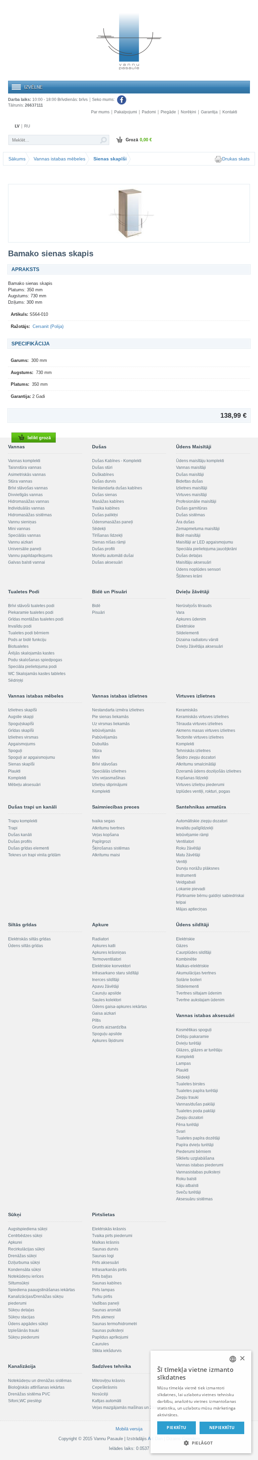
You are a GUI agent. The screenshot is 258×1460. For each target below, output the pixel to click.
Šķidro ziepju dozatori (196, 757)
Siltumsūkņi (18, 1283)
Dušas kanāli (20, 834)
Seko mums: (104, 99)
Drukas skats (236, 158)
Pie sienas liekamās (110, 716)
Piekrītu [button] (176, 1427)
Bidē (96, 605)
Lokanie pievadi (190, 889)
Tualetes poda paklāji (195, 1111)
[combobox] (232, 1359)
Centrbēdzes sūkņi (25, 1235)
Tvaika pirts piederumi (112, 1235)
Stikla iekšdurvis (107, 1350)
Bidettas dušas (189, 481)
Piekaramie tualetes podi (30, 612)
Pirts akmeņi (103, 1317)
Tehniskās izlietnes (193, 750)
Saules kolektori (106, 1000)
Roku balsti (186, 1178)
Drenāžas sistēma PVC (29, 1394)
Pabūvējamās (104, 737)
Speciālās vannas (24, 535)
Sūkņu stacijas (21, 1317)
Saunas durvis (105, 1249)
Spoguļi (15, 750)
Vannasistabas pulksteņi (198, 1172)
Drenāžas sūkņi (22, 1255)
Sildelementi (187, 633)
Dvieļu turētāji (188, 1043)
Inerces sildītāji (105, 979)
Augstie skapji (21, 716)
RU (27, 126)
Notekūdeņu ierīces (26, 1276)
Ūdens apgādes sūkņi (28, 1323)
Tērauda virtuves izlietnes (199, 723)
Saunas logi (103, 1255)
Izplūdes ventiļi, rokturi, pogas (203, 791)
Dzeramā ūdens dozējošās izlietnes (208, 771)
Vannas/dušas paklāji (195, 1104)
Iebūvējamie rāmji (192, 834)
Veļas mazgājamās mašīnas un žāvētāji (128, 1407)
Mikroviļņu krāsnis (108, 1380)
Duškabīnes (103, 474)
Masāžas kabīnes (108, 501)
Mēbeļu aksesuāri (24, 784)
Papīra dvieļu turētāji (195, 1145)
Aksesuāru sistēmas (194, 1199)
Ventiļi (181, 861)
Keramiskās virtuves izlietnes (202, 716)
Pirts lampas (103, 1289)
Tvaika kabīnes (106, 508)
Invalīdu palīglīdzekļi (194, 828)
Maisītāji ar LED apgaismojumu (204, 542)
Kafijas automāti (106, 1400)
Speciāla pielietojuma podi (32, 666)
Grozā (139, 139)
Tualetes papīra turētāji (197, 1090)
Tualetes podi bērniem (28, 633)
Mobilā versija (129, 1428)
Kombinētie (186, 959)
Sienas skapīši (110, 158)
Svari (180, 1131)
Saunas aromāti (106, 1310)
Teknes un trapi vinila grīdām (34, 855)
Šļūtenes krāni (189, 576)
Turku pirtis (102, 1296)
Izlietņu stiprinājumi (109, 784)
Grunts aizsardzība (109, 1027)
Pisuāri (98, 612)
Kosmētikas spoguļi (194, 1029)
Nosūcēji (100, 1394)
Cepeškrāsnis (104, 1387)
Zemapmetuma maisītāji (198, 528)
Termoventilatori (106, 959)
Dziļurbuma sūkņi (24, 1262)
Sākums (17, 158)
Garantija (209, 112)
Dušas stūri (102, 467)
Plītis (96, 1020)
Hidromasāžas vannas (28, 501)
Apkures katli (104, 945)
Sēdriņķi (15, 680)
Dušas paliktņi (105, 515)
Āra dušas (185, 522)
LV (17, 126)
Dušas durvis (104, 481)
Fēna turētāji (187, 1124)
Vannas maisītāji (191, 467)
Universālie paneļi (24, 549)
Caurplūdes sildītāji (193, 952)
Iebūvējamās (104, 730)
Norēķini (188, 112)
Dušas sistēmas (190, 515)
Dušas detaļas (189, 555)
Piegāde (168, 112)
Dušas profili (103, 549)
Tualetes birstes (190, 1084)
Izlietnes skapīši (22, 710)
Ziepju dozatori (189, 1117)
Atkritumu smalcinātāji (196, 764)
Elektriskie (185, 626)
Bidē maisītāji (188, 535)
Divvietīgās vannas (25, 494)
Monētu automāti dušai (113, 555)
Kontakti (229, 112)
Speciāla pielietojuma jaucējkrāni (206, 549)
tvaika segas (103, 821)
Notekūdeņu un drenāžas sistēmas (40, 1380)
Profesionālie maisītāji (196, 501)
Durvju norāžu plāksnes (197, 868)
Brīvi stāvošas (104, 764)
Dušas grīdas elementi (28, 848)
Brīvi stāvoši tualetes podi (31, 605)
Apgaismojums (21, 744)
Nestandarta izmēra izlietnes (118, 710)
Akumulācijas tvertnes (196, 973)
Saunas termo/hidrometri (114, 1323)
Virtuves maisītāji (191, 494)
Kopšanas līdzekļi (192, 778)
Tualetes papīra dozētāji (198, 1138)
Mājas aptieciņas (191, 909)
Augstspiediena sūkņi (27, 1229)
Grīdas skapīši (21, 730)
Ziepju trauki (187, 1097)
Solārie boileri (189, 979)
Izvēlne (33, 87)
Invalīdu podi (20, 626)
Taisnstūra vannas (24, 467)
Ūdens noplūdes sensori (198, 569)
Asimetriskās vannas (27, 474)
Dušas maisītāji (190, 474)
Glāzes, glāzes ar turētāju (199, 1050)
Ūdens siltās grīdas (25, 945)
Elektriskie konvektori (111, 966)
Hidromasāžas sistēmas (30, 515)
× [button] (242, 1358)
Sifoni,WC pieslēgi (25, 1400)
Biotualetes (18, 646)
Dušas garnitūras (191, 508)
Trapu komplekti (22, 821)
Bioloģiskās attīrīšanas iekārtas (36, 1387)
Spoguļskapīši (21, 723)
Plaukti (14, 771)
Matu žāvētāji (188, 855)
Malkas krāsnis (105, 1242)
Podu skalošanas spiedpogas (35, 660)
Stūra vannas (20, 481)
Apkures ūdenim (191, 619)
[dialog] (200, 1402)
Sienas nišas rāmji (109, 542)
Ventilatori (185, 841)
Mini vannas (19, 528)
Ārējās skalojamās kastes (31, 653)
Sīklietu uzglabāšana (195, 1158)
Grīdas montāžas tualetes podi (35, 619)
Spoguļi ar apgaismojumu (31, 757)
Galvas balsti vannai (26, 562)
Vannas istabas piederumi (199, 1165)
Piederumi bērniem (193, 1151)
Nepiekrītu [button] (222, 1427)
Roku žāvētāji (188, 848)
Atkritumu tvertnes (108, 828)
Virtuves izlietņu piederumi (200, 784)
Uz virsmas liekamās (111, 723)
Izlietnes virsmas (23, 737)
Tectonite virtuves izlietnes (200, 737)
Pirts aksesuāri (105, 1262)
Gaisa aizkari (104, 1013)
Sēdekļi (99, 528)
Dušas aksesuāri (107, 562)
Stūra (97, 750)
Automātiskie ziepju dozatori (201, 821)
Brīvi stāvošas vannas (28, 488)
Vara (180, 612)
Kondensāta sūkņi (24, 1269)
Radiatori (100, 939)
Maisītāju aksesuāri (193, 562)
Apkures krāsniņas (109, 952)
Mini (96, 757)
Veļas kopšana (105, 834)
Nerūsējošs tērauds (194, 605)
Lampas (183, 1063)
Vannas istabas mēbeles (59, 158)
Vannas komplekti (24, 460)
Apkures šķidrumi (108, 1040)
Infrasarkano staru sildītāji (115, 973)
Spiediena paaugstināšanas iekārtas (41, 1289)
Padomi (149, 112)
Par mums (100, 112)
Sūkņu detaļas (21, 1310)
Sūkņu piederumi (23, 1337)
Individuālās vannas (26, 508)
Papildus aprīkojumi (110, 1337)
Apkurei (15, 1242)
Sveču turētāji (188, 1192)
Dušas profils (20, 841)
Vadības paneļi (105, 1303)
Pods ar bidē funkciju (27, 639)
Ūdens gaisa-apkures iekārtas (119, 1006)
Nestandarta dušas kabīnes (117, 488)
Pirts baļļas (102, 1276)
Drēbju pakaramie (192, 1036)
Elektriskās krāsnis (109, 1229)
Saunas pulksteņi (108, 1330)
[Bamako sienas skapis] (129, 213)
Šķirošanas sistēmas (111, 848)
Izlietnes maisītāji (191, 488)
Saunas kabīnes (107, 1283)
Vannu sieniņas (22, 522)
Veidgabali (186, 882)
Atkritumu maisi (106, 855)
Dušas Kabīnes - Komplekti (116, 460)
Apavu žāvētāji (105, 986)
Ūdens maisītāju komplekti (200, 460)
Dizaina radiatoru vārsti (197, 639)
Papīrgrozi (101, 841)
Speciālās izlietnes (109, 771)
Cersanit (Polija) (48, 326)
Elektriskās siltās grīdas (29, 939)
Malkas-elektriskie (192, 966)
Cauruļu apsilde (106, 993)
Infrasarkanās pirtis (109, 1269)
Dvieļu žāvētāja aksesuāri (199, 646)
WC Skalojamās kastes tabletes (37, 673)
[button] (201, 1443)
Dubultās (100, 744)
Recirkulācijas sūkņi (26, 1249)
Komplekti (17, 778)
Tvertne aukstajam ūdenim (200, 1000)
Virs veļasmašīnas (108, 778)
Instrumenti (186, 875)
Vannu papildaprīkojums (30, 555)
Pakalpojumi (125, 112)
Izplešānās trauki (23, 1330)
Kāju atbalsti (187, 1185)
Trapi (12, 828)
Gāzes (182, 945)
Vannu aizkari (20, 542)
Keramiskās (187, 710)
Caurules (100, 1344)
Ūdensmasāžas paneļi (112, 522)
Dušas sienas (104, 494)
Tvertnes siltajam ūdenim (199, 993)
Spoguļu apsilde (107, 1034)
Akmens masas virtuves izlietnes (205, 730)
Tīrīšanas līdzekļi (107, 535)
